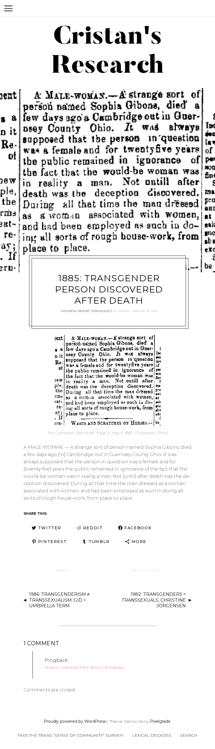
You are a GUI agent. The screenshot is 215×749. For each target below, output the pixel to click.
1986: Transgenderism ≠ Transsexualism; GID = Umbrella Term (59, 600)
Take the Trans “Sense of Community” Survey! (70, 735)
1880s (62, 570)
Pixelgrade (160, 721)
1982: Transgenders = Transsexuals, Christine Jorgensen (153, 600)
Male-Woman (146, 570)
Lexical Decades (151, 735)
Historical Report (75, 311)
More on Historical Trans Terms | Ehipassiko (84, 667)
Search (188, 735)
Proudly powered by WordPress (75, 721)
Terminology (102, 311)
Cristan (123, 311)
